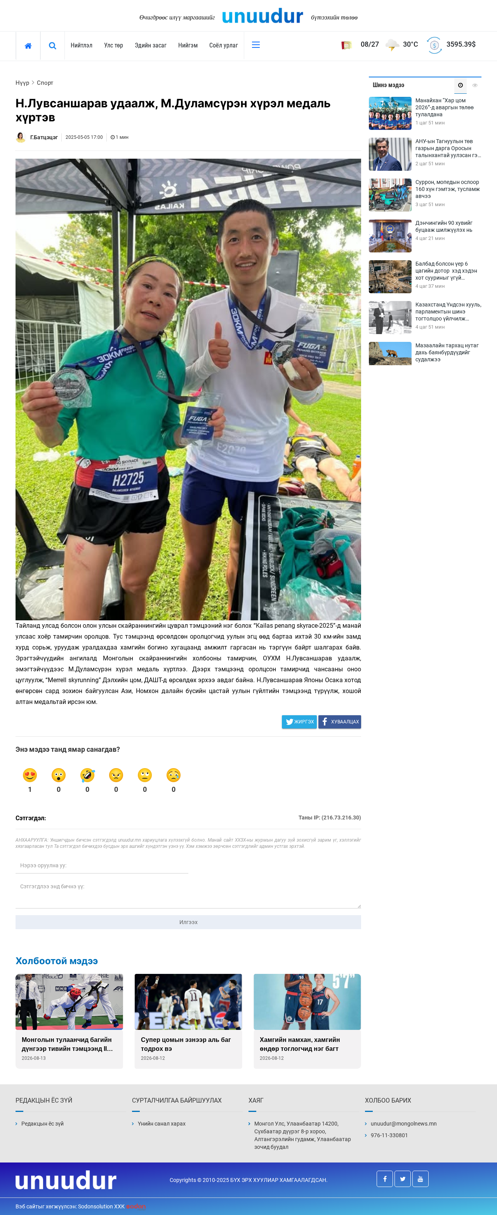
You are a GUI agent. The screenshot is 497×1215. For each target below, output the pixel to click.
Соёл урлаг (223, 45)
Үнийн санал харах (162, 1123)
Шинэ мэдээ (388, 85)
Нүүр (22, 82)
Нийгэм (188, 45)
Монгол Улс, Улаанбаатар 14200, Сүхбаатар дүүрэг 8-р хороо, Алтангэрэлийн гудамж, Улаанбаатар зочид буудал (302, 1135)
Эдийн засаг (151, 45)
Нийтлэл (81, 45)
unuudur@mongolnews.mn (404, 1123)
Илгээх (188, 922)
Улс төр (113, 45)
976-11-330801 (389, 1135)
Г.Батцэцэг (44, 137)
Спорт (45, 82)
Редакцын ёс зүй (42, 1123)
